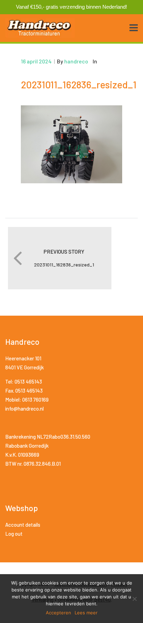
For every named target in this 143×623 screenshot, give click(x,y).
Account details (22, 524)
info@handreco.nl (24, 408)
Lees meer (86, 612)
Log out (14, 533)
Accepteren (58, 612)
